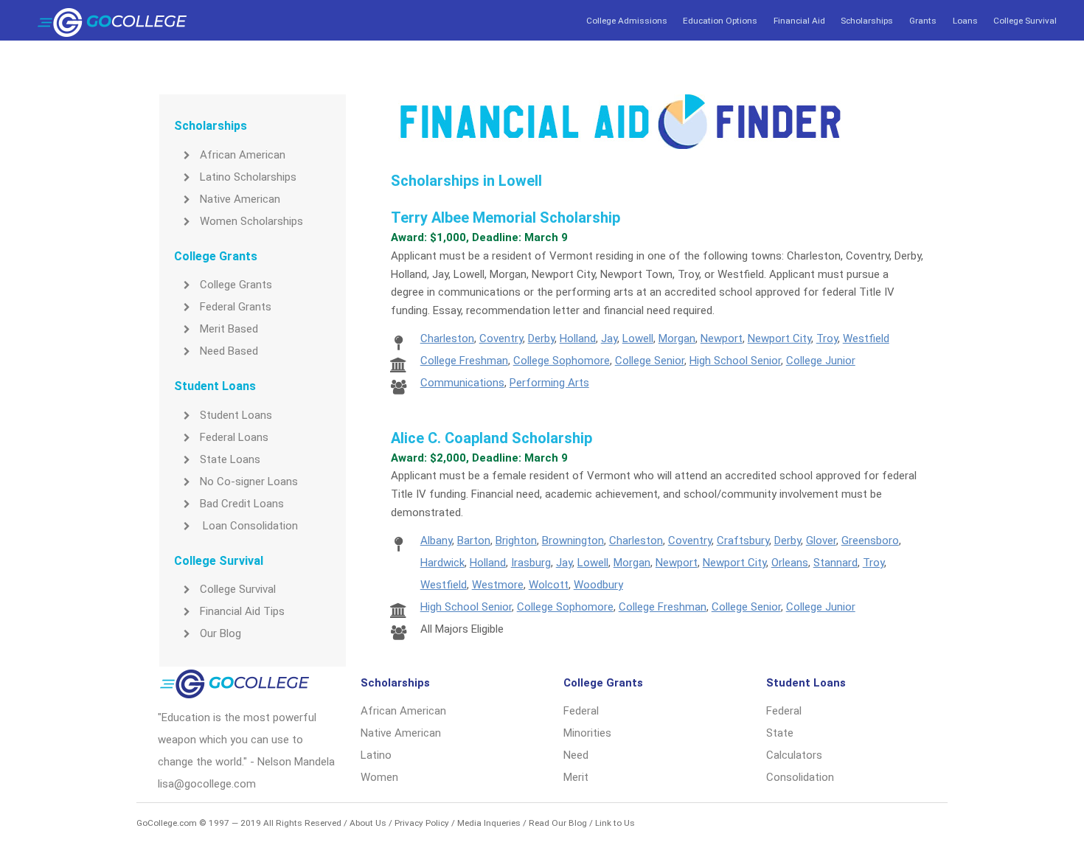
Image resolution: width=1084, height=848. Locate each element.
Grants (923, 20)
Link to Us (615, 823)
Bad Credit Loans (242, 503)
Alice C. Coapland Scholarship (491, 438)
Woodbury (598, 584)
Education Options (720, 20)
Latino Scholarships (248, 177)
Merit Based (229, 329)
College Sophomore (561, 360)
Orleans (789, 562)
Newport (722, 338)
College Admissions (626, 20)
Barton (473, 540)
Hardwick (442, 562)
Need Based (229, 351)
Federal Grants (235, 306)
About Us (368, 823)
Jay (609, 338)
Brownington (573, 540)
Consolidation (800, 777)
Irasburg (531, 562)
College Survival (1025, 20)
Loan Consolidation (249, 525)
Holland (578, 338)
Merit (575, 777)
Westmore (498, 584)
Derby (541, 338)
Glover (821, 540)
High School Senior (735, 360)
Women (379, 777)
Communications (462, 382)
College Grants (236, 284)
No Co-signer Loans (249, 481)
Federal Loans (234, 437)
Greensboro (870, 540)
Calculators (794, 755)
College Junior (820, 360)
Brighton (516, 540)
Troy (827, 338)
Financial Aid (799, 20)
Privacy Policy (422, 823)
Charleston (447, 338)
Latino (376, 755)
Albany (436, 540)
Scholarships (867, 20)
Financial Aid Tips (242, 611)
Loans (965, 20)
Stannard (835, 562)
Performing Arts (549, 382)
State (779, 733)
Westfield (866, 338)
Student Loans (236, 415)
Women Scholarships (251, 221)
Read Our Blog (558, 823)
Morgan (677, 338)
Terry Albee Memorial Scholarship (505, 217)
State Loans (230, 459)
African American (242, 154)
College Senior (649, 360)
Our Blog (220, 633)
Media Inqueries (489, 823)
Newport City (779, 338)
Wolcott (549, 584)
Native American (240, 199)
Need (575, 755)
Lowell (637, 338)
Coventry (501, 338)
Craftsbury (743, 540)
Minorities (587, 733)
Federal (581, 710)
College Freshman (464, 360)
